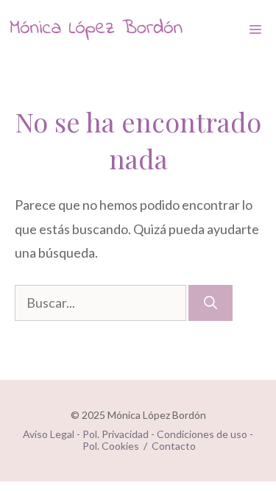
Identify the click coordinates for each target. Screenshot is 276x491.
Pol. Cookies (110, 445)
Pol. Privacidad (115, 434)
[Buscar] (210, 303)
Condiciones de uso (202, 434)
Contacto (174, 445)
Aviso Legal (48, 434)
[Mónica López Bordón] (95, 29)
